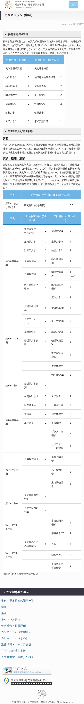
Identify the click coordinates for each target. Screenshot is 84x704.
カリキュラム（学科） (15, 638)
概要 (4, 607)
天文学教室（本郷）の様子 (17, 657)
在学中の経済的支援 (13, 650)
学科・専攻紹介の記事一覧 (17, 600)
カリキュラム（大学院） (16, 632)
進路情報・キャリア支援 (16, 644)
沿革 (4, 613)
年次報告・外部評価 (13, 625)
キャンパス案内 (10, 619)
